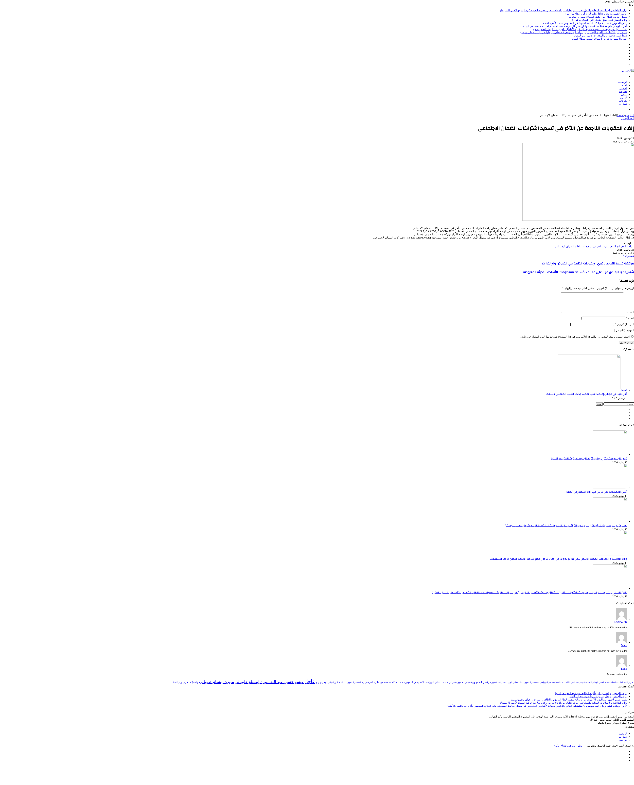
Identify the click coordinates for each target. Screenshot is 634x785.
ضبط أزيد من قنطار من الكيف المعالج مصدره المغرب (598, 16)
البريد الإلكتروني (624, 324)
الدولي (623, 97)
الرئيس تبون (580, 682)
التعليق (629, 312)
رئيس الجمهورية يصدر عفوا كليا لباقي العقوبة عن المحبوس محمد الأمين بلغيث (585, 23)
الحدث (623, 85)
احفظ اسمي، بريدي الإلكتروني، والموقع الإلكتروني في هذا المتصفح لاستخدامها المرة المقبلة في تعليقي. (574, 336)
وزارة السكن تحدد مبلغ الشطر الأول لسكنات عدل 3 (599, 19)
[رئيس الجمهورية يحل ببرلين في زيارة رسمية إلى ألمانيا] (609, 487)
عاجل (309, 681)
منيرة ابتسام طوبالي (216, 681)
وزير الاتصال (177, 682)
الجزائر (631, 682)
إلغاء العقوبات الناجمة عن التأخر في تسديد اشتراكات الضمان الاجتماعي (593, 246)
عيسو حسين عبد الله (287, 682)
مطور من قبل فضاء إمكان (568, 745)
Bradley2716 (620, 621)
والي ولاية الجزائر (190, 682)
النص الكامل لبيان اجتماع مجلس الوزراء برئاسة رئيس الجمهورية (549, 682)
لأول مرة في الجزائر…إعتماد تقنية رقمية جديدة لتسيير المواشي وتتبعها (586, 394)
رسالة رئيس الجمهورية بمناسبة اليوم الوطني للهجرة (342, 682)
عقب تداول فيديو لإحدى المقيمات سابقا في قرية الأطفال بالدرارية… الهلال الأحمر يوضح (580, 29)
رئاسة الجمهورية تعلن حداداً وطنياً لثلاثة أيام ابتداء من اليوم (596, 13)
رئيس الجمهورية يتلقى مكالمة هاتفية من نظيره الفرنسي (392, 682)
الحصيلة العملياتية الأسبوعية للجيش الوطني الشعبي (606, 682)
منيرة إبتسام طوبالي (252, 681)
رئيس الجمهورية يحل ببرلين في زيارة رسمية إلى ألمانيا (596, 491)
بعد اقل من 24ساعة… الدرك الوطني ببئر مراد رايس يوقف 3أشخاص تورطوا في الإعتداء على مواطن (573, 32)
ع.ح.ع (318, 682)
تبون (504, 682)
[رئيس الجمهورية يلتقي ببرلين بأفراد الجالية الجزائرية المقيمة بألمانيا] (609, 454)
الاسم (630, 318)
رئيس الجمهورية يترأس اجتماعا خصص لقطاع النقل (599, 38)
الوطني (623, 88)
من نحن (623, 739)
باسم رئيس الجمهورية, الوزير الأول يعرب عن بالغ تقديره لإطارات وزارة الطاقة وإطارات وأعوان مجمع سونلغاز (566, 525)
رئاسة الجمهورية (496, 682)
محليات (623, 91)
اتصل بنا (623, 103)
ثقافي (624, 94)
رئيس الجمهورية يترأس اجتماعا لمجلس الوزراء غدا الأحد (445, 682)
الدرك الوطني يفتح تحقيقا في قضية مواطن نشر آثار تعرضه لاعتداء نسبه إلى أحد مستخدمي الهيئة (575, 26)
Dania (624, 668)
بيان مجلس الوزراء (514, 682)
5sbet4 (624, 645)
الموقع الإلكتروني (624, 330)
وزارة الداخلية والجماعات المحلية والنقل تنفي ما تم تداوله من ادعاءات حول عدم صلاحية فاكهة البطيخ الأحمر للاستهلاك (563, 10)
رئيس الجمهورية (479, 682)
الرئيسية (622, 82)
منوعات (623, 100)
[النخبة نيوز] (627, 70)
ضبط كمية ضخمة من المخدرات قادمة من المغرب (600, 35)
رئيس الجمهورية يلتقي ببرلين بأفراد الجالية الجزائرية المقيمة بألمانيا (589, 458)
